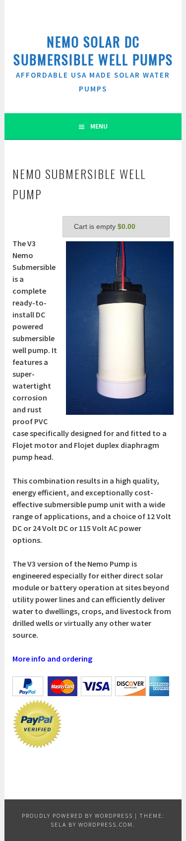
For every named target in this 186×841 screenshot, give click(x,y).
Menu (99, 126)
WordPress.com (105, 824)
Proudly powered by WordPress (77, 815)
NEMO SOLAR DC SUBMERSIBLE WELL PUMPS (93, 50)
